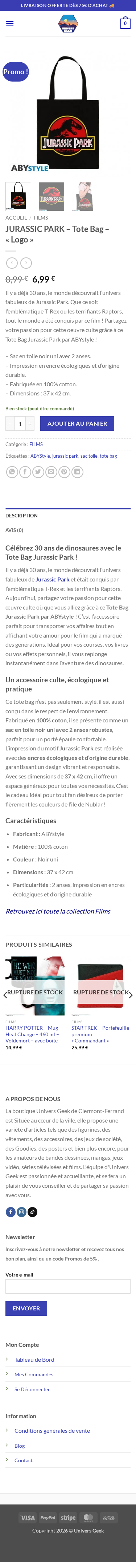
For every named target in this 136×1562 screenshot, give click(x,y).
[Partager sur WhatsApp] (12, 472)
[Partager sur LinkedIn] (77, 472)
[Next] (118, 113)
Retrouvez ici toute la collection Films (57, 911)
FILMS (41, 218)
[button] (9, 23)
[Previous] (17, 113)
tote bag (108, 456)
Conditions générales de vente (52, 1430)
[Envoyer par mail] (51, 472)
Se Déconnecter (32, 1389)
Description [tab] (21, 515)
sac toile (89, 456)
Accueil (16, 218)
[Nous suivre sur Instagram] (21, 1212)
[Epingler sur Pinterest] (64, 472)
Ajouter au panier (77, 423)
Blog (20, 1446)
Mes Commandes (34, 1374)
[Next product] (11, 263)
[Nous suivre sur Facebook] (11, 1212)
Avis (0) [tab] (14, 530)
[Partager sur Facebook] (25, 472)
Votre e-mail (19, 1274)
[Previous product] (26, 263)
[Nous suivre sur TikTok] (32, 1212)
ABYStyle (40, 456)
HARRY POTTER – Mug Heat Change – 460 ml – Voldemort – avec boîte (32, 1034)
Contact (24, 1460)
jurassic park (65, 456)
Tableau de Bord (34, 1359)
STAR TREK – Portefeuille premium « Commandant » (100, 1034)
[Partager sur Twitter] (38, 472)
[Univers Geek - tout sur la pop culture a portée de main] (68, 23)
